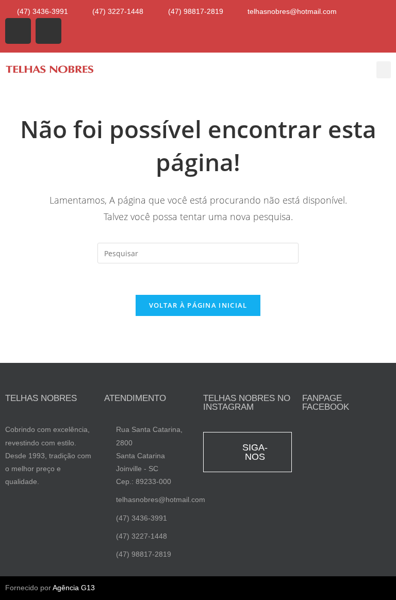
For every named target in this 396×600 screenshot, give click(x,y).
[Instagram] (48, 31)
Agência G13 (74, 588)
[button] (383, 69)
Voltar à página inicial (198, 305)
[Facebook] (18, 31)
